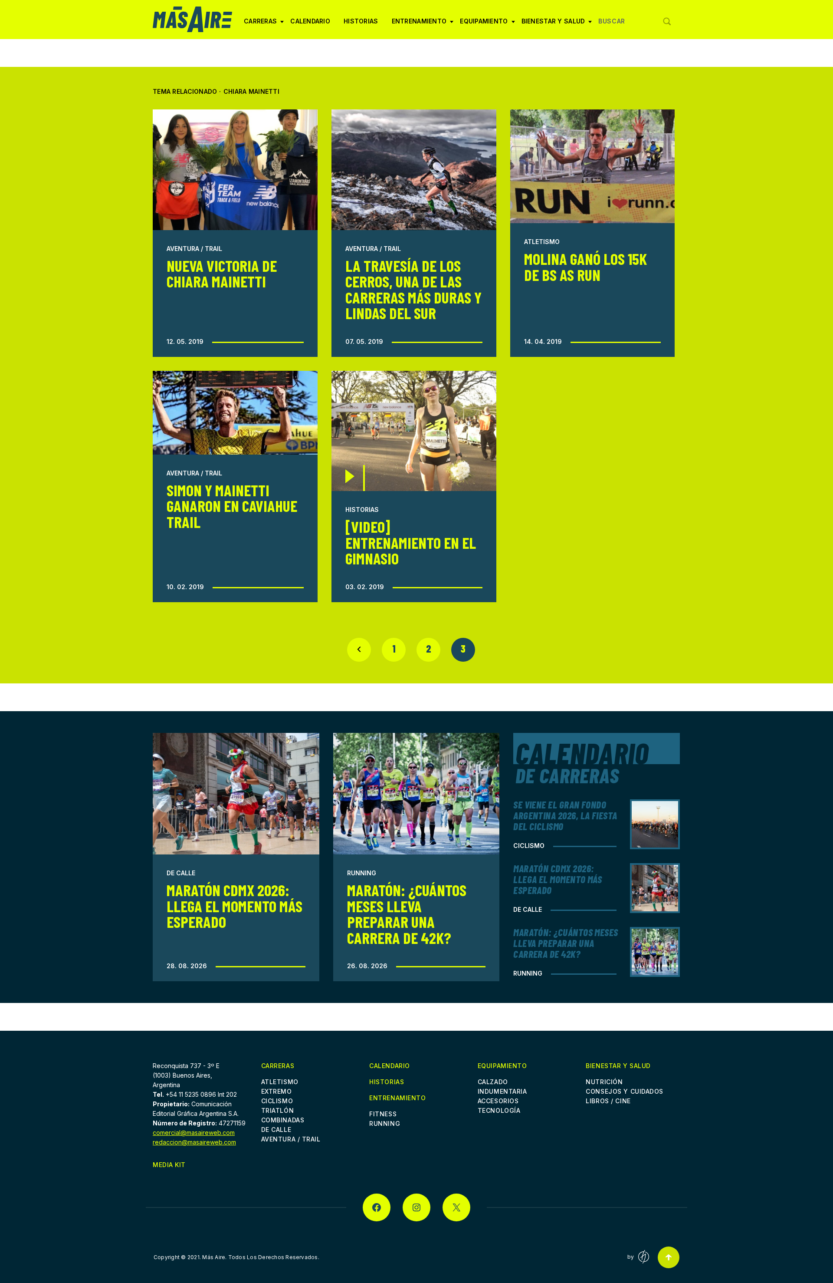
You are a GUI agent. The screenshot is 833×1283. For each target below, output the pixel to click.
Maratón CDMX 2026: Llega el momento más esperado (234, 906)
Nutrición (604, 1081)
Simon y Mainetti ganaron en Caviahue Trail (232, 506)
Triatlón (277, 1110)
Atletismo (542, 241)
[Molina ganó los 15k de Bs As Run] (592, 166)
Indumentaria (502, 1091)
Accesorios (498, 1101)
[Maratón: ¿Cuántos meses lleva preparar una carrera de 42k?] (416, 793)
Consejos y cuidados (624, 1091)
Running (361, 873)
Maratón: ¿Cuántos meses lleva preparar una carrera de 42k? (406, 914)
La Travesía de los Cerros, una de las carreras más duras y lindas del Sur (413, 289)
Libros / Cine (608, 1101)
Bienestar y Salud (553, 24)
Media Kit (169, 1164)
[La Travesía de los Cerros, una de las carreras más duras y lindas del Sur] (413, 169)
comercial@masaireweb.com (194, 1132)
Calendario (310, 21)
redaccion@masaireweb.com (194, 1142)
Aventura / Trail (194, 248)
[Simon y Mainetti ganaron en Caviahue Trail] (235, 413)
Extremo (276, 1091)
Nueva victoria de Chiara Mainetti (222, 273)
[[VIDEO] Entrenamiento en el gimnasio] (413, 431)
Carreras (260, 24)
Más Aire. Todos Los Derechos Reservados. (260, 1257)
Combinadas (283, 1120)
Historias (361, 21)
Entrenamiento (419, 24)
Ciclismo (528, 845)
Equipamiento (484, 24)
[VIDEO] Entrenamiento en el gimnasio (410, 542)
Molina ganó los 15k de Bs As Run (585, 266)
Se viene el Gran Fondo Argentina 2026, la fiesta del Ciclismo (565, 815)
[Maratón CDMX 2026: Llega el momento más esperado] (236, 793)
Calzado (493, 1081)
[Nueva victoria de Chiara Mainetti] (235, 169)
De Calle (181, 873)
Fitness (383, 1114)
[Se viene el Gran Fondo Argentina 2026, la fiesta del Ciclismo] (655, 824)
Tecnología (499, 1110)
